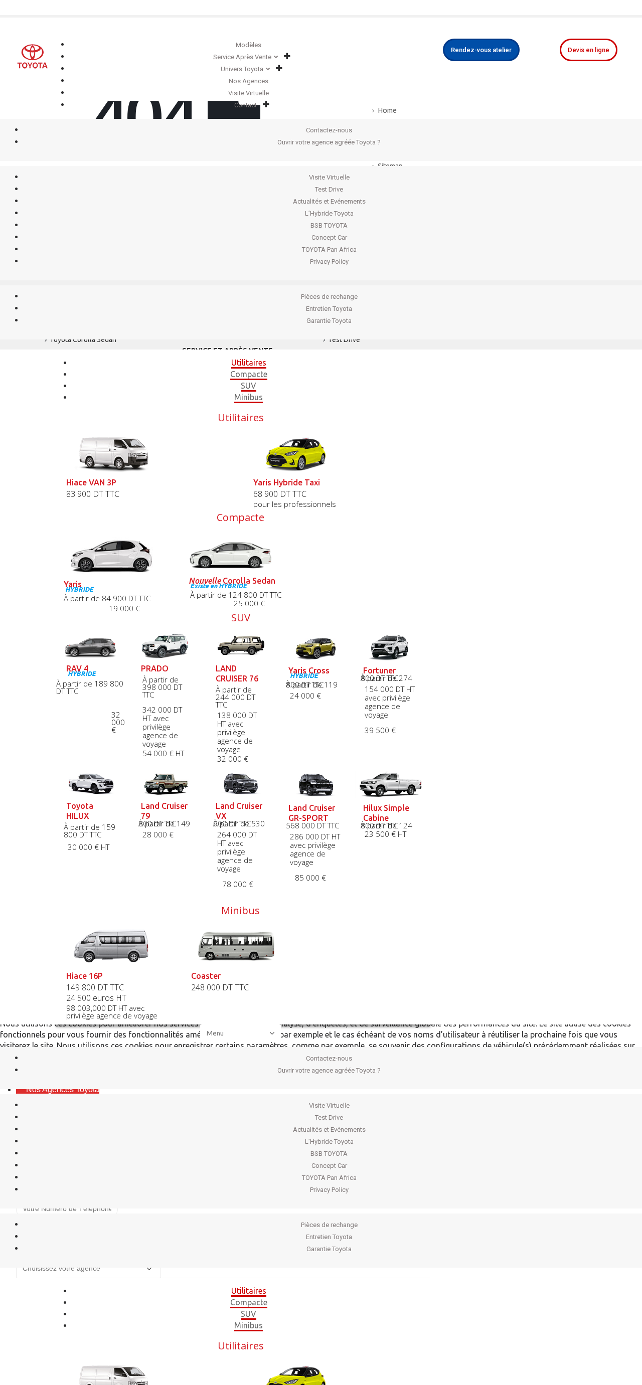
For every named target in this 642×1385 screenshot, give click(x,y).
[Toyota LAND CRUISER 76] (240, 646)
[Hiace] (116, 946)
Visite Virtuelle (248, 93)
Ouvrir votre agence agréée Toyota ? (329, 142)
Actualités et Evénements (329, 201)
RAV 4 (77, 668)
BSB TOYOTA (329, 225)
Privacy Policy (329, 261)
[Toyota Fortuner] (390, 647)
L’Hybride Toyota (329, 213)
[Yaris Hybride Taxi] (334, 453)
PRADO (155, 668)
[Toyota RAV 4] (91, 646)
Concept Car (329, 237)
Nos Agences (248, 81)
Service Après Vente (242, 57)
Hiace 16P (84, 975)
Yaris (73, 584)
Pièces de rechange (329, 296)
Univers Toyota (242, 69)
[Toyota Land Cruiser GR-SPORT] (315, 784)
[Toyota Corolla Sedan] (241, 552)
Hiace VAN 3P (91, 482)
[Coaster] (241, 946)
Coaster (206, 975)
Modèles (248, 45)
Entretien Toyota (329, 308)
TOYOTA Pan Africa (329, 249)
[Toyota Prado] (166, 646)
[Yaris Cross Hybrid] (315, 647)
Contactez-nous (329, 130)
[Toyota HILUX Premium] (91, 783)
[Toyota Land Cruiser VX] (240, 783)
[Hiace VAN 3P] (147, 453)
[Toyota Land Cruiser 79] (166, 783)
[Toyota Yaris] (116, 554)
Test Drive (329, 189)
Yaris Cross (309, 670)
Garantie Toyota (329, 320)
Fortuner (379, 670)
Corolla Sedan (232, 580)
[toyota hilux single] (390, 784)
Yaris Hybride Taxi (286, 482)
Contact (245, 105)
